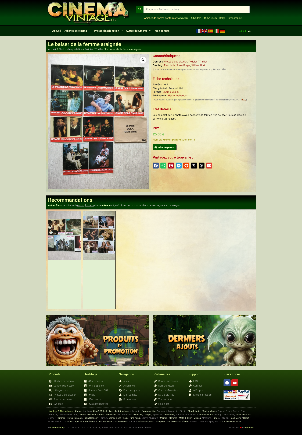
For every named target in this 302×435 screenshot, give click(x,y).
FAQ (244, 100)
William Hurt (198, 65)
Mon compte (162, 30)
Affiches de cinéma (75, 30)
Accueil (56, 30)
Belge (222, 18)
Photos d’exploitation (106, 30)
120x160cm (210, 18)
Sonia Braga (183, 65)
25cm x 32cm (171, 91)
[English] (205, 30)
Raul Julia (169, 65)
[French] (199, 30)
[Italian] (217, 30)
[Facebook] (227, 382)
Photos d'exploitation (70, 49)
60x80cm (196, 18)
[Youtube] (234, 382)
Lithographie (235, 18)
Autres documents (137, 30)
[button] (143, 60)
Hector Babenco (177, 95)
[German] (223, 30)
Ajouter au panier (164, 147)
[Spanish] (211, 30)
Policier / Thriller (94, 49)
